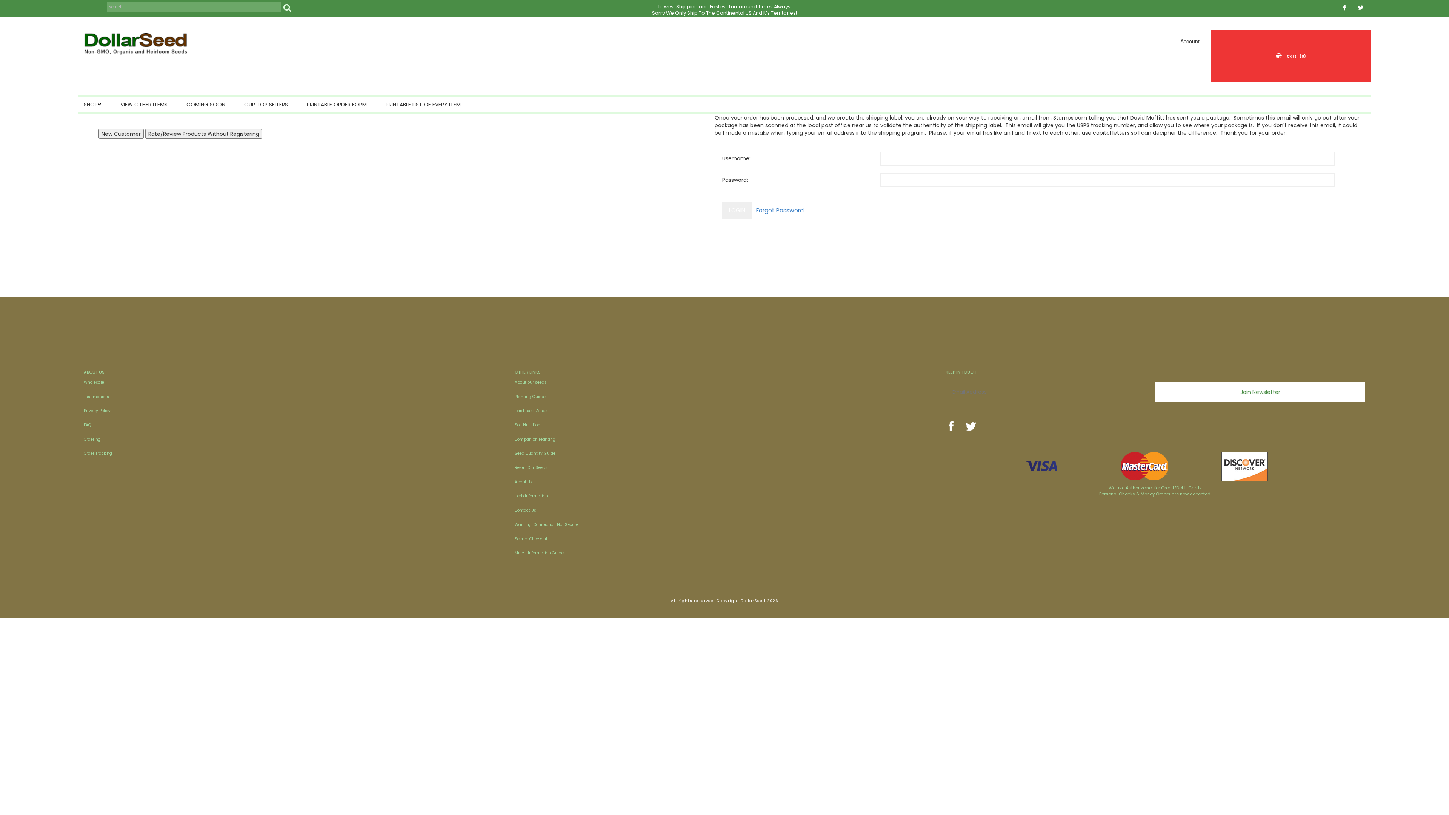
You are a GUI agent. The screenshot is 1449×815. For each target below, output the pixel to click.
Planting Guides (530, 397)
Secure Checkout (531, 539)
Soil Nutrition (527, 425)
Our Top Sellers (266, 104)
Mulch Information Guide (539, 553)
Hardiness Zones (531, 411)
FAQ (87, 425)
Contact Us (525, 510)
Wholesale (94, 382)
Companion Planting (535, 439)
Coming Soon (205, 104)
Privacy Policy (97, 411)
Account (1190, 41)
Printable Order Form (337, 104)
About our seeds (531, 382)
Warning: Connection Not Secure (546, 524)
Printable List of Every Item (423, 104)
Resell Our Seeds (531, 468)
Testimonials (96, 397)
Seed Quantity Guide (535, 453)
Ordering (92, 439)
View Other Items (144, 104)
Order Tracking (98, 453)
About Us (523, 482)
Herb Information (531, 496)
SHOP (91, 104)
